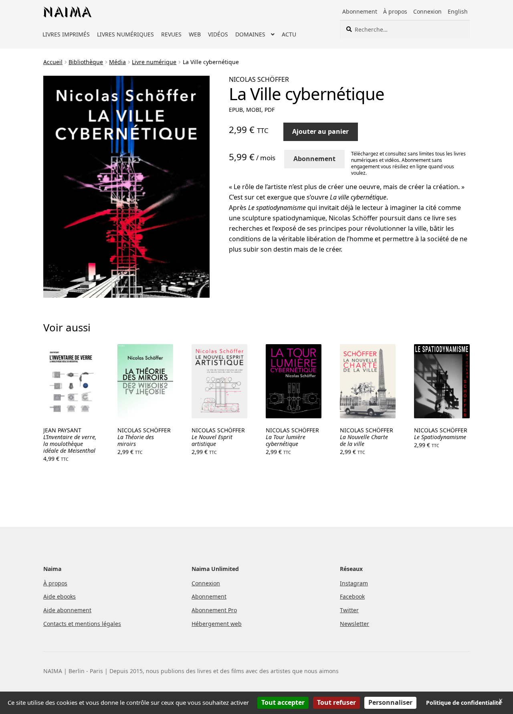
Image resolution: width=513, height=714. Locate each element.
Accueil (53, 62)
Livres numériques (125, 34)
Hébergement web (217, 623)
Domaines (250, 34)
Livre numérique (154, 62)
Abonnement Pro (214, 610)
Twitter (349, 610)
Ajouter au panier (320, 131)
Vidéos (218, 34)
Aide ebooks (59, 596)
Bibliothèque (86, 62)
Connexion (427, 11)
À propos (395, 11)
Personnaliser (390, 702)
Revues (171, 34)
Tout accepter (283, 702)
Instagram (354, 583)
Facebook (352, 596)
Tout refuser (336, 702)
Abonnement (359, 11)
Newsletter (354, 623)
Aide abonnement (67, 610)
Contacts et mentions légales (82, 623)
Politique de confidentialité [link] (463, 702)
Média (117, 62)
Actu (289, 34)
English (458, 11)
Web (195, 34)
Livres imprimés (66, 34)
